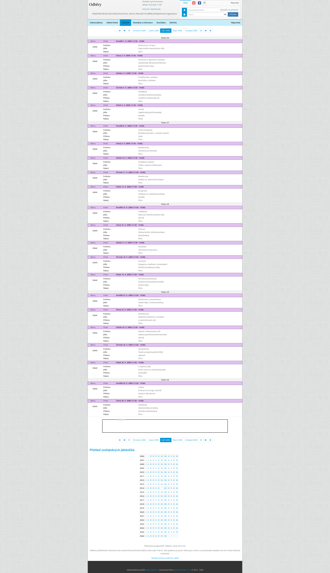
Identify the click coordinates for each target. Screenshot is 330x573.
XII (177, 456)
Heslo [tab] (185, 3)
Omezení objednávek (151, 9)
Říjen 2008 (177, 30)
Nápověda (235, 3)
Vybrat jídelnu (96, 23)
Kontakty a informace (143, 23)
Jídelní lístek (112, 23)
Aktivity (173, 23)
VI (158, 456)
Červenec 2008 (139, 30)
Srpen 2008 (154, 30)
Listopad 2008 (191, 30)
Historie (125, 23)
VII (162, 456)
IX (169, 456)
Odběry (95, 4)
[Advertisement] (252, 38)
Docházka (161, 23)
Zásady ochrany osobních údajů (165, 558)
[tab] (194, 3)
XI (174, 456)
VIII (165, 456)
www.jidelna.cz (152, 570)
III (150, 456)
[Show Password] (225, 14)
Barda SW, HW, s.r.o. (182, 570)
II (148, 460)
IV (153, 456)
